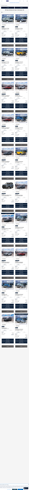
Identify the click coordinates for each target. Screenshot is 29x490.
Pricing (4, 64)
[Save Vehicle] (13, 25)
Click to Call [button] (7, 38)
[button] (8, 38)
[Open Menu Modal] (2, 1)
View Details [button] (8, 73)
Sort (8, 7)
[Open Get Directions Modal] (20, 1)
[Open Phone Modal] (23, 1)
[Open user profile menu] (27, 1)
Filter (22, 7)
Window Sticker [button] (7, 41)
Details (11, 64)
